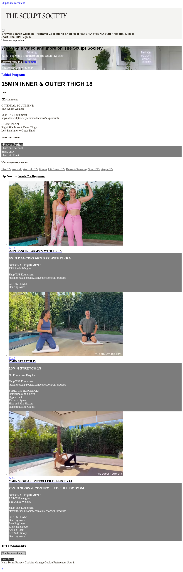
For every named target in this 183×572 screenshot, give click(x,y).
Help (76, 33)
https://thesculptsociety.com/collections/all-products (30, 118)
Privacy (20, 562)
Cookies (30, 562)
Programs (41, 33)
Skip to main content (13, 2)
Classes (28, 33)
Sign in (129, 33)
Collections (56, 33)
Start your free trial (12, 61)
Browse (7, 33)
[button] (3, 30)
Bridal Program (13, 75)
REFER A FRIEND (92, 33)
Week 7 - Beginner (31, 176)
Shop (68, 33)
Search (18, 33)
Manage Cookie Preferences (51, 562)
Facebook (7, 144)
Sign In (26, 37)
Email (19, 144)
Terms (11, 562)
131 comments (9, 99)
